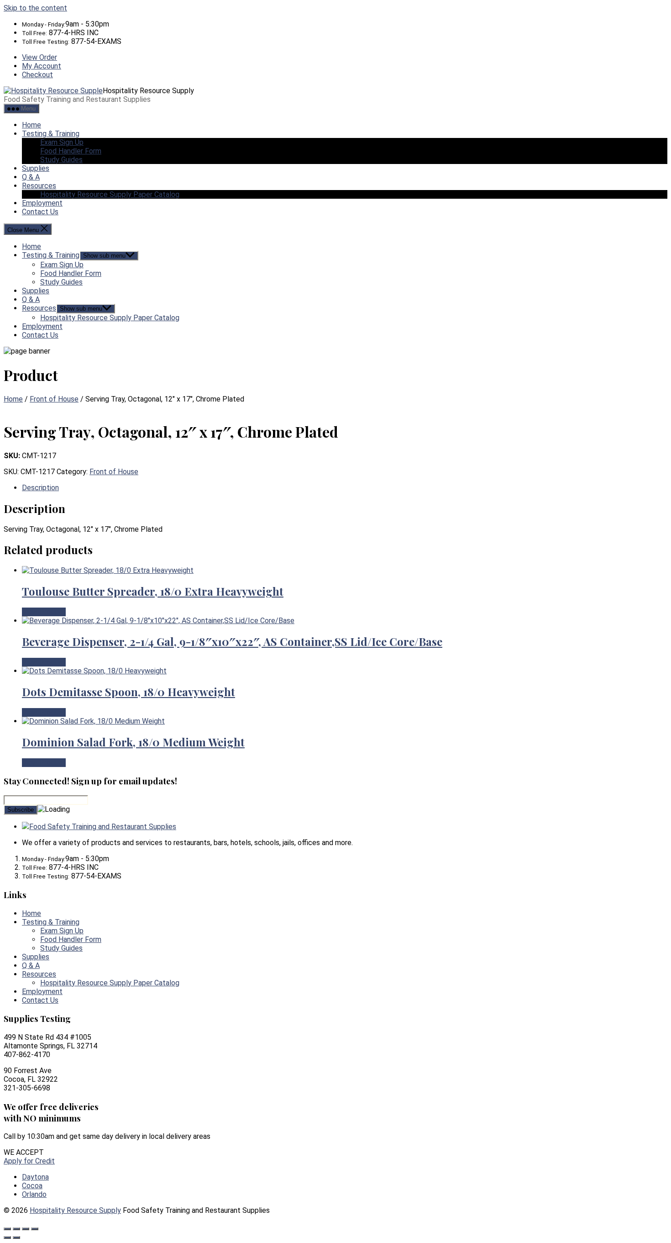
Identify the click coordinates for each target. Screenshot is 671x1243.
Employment (42, 203)
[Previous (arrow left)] (7, 1237)
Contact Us (40, 211)
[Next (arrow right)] (16, 1237)
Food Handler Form (70, 151)
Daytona (35, 1177)
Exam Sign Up (62, 142)
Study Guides (61, 159)
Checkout (37, 74)
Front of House (54, 399)
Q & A (31, 177)
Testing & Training (50, 133)
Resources (39, 185)
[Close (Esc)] (34, 1228)
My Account (41, 66)
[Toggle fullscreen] (16, 1228)
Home (31, 125)
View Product (44, 612)
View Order (39, 57)
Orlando (34, 1194)
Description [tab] (40, 487)
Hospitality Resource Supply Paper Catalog (109, 194)
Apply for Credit (29, 1161)
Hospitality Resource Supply (75, 1210)
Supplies (35, 168)
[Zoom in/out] (7, 1228)
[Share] (25, 1228)
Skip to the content (35, 8)
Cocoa (32, 1185)
